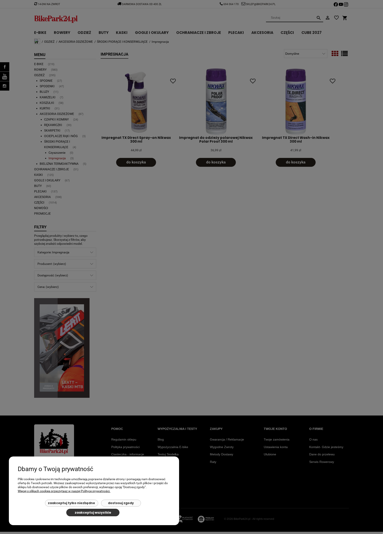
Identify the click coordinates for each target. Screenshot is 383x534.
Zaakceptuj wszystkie (93, 512)
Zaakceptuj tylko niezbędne (71, 503)
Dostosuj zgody (121, 503)
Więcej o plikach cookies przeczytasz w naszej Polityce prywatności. (64, 491)
